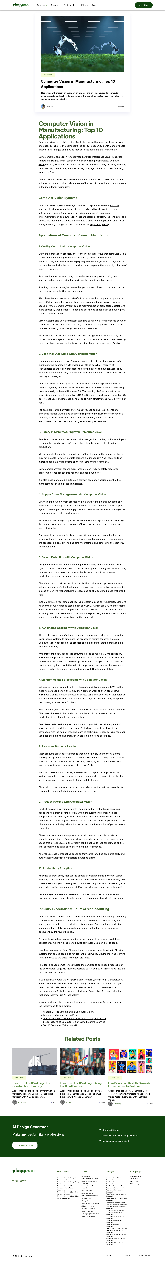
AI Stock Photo (86, 1198)
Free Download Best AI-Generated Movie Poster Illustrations (65, 1188)
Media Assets (134, 1181)
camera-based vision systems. (107, 898)
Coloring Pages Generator (90, 1214)
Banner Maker (86, 1176)
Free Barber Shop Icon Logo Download (115, 1243)
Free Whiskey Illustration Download (114, 1221)
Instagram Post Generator (89, 1179)
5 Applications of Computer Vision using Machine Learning (74, 1022)
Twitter (108, 1255)
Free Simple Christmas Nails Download (115, 1217)
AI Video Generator (145, 1255)
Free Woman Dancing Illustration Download (116, 1195)
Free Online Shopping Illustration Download (116, 1235)
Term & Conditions (136, 1176)
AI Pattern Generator (88, 1216)
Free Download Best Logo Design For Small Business (68, 1183)
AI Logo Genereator (87, 1201)
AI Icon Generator (87, 1193)
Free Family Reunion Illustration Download (116, 1239)
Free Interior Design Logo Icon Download (116, 1207)
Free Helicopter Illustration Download (114, 1191)
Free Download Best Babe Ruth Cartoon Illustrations (67, 1193)
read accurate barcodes (82, 776)
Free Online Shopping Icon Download (114, 1231)
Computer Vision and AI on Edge (60, 1015)
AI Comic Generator (87, 1206)
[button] (43, 5)
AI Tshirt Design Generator (90, 1203)
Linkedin (127, 1255)
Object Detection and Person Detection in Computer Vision (74, 1018)
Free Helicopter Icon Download (116, 1188)
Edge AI (67, 950)
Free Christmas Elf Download (115, 1210)
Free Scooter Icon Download (115, 1202)
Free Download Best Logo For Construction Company (67, 1179)
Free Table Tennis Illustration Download (115, 1183)
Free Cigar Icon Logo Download (116, 1228)
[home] (21, 5)
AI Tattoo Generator (87, 1211)
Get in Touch (134, 1179)
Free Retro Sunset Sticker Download (114, 1179)
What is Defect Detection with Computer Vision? (68, 1011)
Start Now (143, 5)
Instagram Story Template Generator (90, 1182)
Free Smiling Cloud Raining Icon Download (116, 1199)
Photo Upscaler (86, 1190)
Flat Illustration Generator (89, 1196)
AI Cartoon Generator (88, 1208)
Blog (93, 5)
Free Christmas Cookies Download (114, 1213)
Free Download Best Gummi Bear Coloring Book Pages (68, 1197)
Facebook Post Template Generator (89, 1187)
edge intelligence (99, 224)
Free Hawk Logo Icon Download (116, 1204)
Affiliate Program (135, 1184)
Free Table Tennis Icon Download (117, 1186)
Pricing (84, 5)
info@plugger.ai (19, 1180)
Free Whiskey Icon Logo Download (114, 1225)
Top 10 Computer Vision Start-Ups (61, 1025)
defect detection (66, 587)
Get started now (25, 1145)
